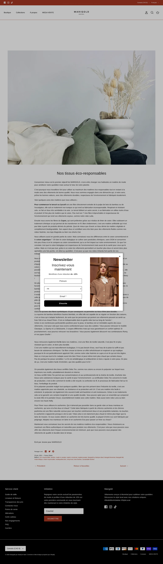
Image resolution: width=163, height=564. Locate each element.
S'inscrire (63, 304)
